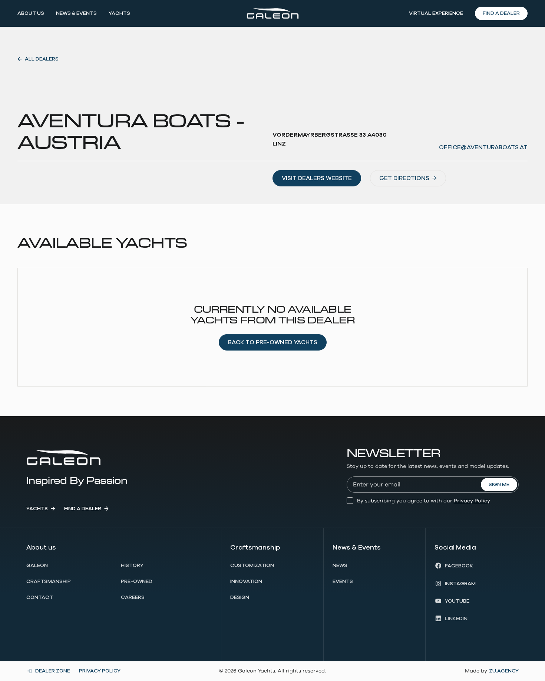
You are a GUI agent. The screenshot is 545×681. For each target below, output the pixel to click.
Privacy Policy (472, 501)
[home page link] (63, 457)
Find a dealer (501, 13)
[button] (30, 13)
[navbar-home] (273, 13)
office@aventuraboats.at (483, 147)
